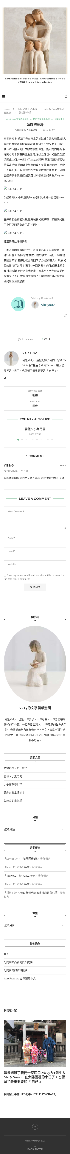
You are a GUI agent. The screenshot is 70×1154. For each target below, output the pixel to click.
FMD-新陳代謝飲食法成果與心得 (38, 892)
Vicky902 (32, 129)
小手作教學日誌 (13, 784)
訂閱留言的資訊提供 (15, 970)
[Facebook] (35, 1127)
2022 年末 (23, 867)
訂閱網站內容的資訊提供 (18, 962)
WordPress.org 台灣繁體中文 (20, 978)
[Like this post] (45, 339)
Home (7, 108)
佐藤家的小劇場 (13, 800)
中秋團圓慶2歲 (29, 858)
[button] (7, 433)
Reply (63, 465)
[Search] (66, 96)
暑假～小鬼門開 (35, 429)
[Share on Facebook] (49, 339)
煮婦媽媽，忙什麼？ (15, 768)
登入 (6, 954)
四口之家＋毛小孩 (27, 108)
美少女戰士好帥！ (14, 792)
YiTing (9, 465)
